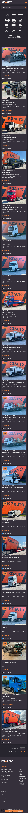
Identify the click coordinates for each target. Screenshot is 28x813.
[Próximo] (21, 751)
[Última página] (24, 751)
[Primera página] (15, 751)
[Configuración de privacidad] (2, 810)
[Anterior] (18, 751)
